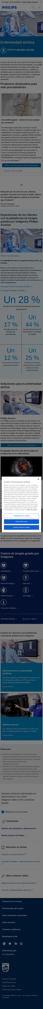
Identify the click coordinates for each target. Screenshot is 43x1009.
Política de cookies (31, 509)
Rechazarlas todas (21, 521)
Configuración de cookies (21, 515)
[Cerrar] (38, 479)
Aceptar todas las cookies (21, 527)
